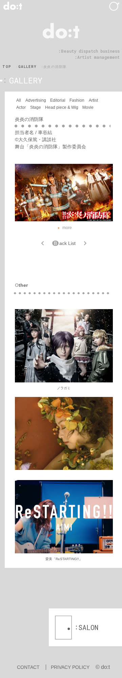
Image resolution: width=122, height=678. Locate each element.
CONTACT (28, 667)
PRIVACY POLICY (70, 667)
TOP (6, 67)
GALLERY (27, 67)
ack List (65, 243)
